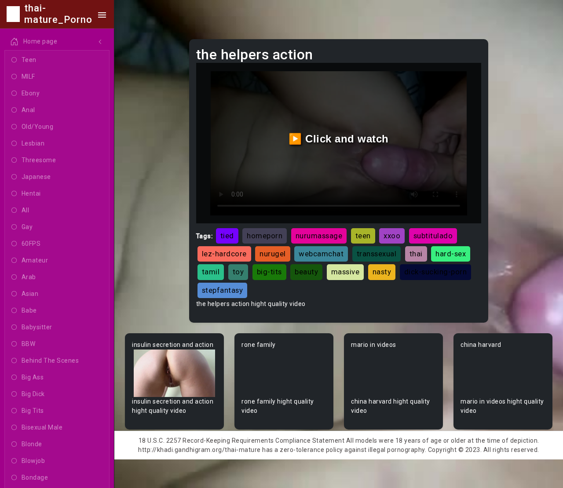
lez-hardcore (224, 253)
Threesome (39, 160)
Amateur (35, 260)
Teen (29, 59)
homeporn (264, 235)
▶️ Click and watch (339, 139)
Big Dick (33, 393)
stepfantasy (222, 290)
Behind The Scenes (50, 360)
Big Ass (33, 377)
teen (363, 235)
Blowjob (33, 460)
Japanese (36, 176)
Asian (30, 293)
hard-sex (450, 253)
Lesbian (33, 143)
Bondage (35, 477)
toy (238, 271)
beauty (306, 271)
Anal (28, 109)
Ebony (31, 93)
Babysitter (37, 327)
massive (345, 271)
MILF (28, 76)
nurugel (273, 253)
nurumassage (319, 235)
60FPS (31, 243)
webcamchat (321, 253)
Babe (29, 310)
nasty (382, 271)
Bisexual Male (42, 427)
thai (416, 253)
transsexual (377, 253)
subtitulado (433, 235)
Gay (27, 226)
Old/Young (38, 126)
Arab (29, 276)
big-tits (269, 271)
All (25, 210)
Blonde (32, 444)
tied (227, 235)
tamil (211, 271)
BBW (29, 343)
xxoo (392, 235)
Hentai (31, 193)
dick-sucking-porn (435, 271)
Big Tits (33, 410)
